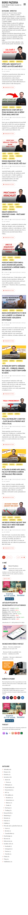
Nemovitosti (19, 61)
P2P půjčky (8, 795)
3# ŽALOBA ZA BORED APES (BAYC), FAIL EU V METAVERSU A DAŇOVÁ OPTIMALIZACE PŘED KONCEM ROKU (14, 473)
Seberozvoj (18, 156)
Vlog (5, 859)
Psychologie (7, 836)
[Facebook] (3, 697)
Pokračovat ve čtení (9, 87)
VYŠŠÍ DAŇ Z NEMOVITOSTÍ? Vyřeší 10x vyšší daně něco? (12, 65)
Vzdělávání (11, 158)
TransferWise (9, 833)
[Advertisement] (14, 750)
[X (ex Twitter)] (18, 697)
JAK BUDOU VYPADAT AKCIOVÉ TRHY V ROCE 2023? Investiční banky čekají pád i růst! (14, 524)
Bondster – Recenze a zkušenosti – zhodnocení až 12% (12, 658)
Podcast (6, 820)
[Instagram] (11, 697)
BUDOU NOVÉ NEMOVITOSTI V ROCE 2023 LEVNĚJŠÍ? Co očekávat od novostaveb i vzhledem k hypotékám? (14, 316)
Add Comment (7, 71)
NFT (4, 363)
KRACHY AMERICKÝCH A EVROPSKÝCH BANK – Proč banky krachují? (13, 214)
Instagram (8, 849)
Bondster (8, 797)
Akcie (4, 153)
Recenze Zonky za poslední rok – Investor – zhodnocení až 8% (12, 653)
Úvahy (5, 856)
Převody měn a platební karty (12, 826)
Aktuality (5, 61)
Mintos (8, 803)
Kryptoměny (19, 360)
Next (22, 557)
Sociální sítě (7, 844)
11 (18, 557)
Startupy (18, 107)
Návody (6, 818)
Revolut (7, 831)
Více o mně (7, 578)
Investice (12, 61)
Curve (6, 828)
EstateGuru (9, 800)
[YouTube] (15, 697)
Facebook (7, 846)
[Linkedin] (22, 697)
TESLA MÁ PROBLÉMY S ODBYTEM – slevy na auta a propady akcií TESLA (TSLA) (13, 421)
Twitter (7, 851)
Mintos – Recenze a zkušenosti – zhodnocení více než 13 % (11, 648)
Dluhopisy (17, 257)
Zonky (7, 805)
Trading (4, 158)
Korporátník (7, 813)
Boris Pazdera (10, 2)
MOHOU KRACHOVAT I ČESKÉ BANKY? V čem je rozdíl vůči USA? (14, 162)
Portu (7, 782)
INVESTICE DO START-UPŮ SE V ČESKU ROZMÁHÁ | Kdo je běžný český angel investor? (13, 112)
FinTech (6, 774)
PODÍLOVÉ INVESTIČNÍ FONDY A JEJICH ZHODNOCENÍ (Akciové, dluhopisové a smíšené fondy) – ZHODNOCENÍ (14, 266)
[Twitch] (7, 697)
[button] (4, 733)
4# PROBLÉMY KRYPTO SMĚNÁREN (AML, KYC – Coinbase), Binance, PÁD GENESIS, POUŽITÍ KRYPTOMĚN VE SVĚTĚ (14, 369)
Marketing (7, 815)
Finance (17, 153)
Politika (11, 156)
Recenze (6, 838)
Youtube (7, 854)
